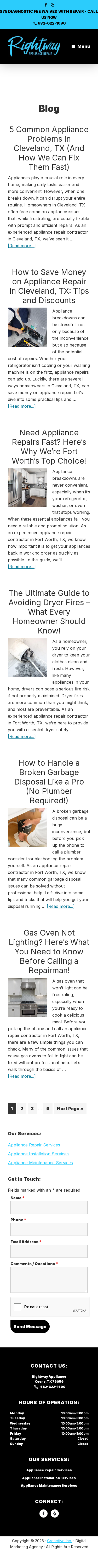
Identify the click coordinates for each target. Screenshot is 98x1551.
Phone (18, 1220)
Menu (83, 46)
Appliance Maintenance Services (40, 1162)
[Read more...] (22, 246)
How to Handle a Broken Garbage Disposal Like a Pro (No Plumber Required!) (49, 781)
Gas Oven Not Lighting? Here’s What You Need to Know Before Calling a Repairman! (49, 951)
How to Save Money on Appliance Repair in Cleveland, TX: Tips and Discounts (49, 286)
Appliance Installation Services (38, 1153)
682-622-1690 (52, 23)
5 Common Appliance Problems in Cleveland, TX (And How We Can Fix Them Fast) (49, 148)
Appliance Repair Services (34, 1145)
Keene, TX (43, 1381)
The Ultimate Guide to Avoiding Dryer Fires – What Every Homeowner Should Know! (49, 611)
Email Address (26, 1241)
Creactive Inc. (59, 1540)
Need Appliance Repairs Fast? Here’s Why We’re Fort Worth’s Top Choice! (49, 446)
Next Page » (70, 1110)
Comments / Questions (34, 1263)
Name (17, 1198)
